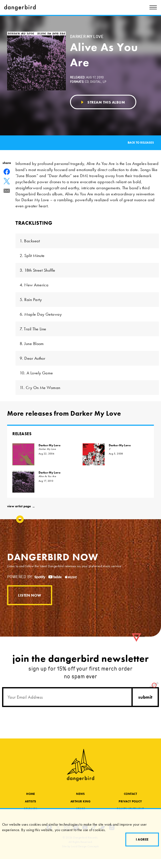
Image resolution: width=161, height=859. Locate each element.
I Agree (142, 839)
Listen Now (29, 595)
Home (30, 794)
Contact (130, 794)
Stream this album (106, 102)
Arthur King (80, 801)
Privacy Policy (130, 801)
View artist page (21, 506)
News (80, 794)
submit (145, 697)
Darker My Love (50, 445)
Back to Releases (141, 142)
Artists (30, 801)
